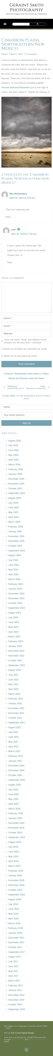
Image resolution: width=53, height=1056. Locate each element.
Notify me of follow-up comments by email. (25, 349)
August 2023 (14, 612)
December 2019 (16, 823)
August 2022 (14, 670)
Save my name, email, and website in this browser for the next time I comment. (25, 341)
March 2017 (14, 980)
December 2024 (16, 536)
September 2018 (16, 894)
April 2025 (13, 517)
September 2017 (16, 952)
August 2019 (14, 842)
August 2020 (14, 784)
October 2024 (15, 546)
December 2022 (16, 651)
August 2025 (14, 498)
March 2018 (14, 923)
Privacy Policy (17, 1039)
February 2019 (15, 871)
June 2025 (13, 507)
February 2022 (15, 698)
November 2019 (16, 827)
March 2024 (14, 579)
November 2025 (16, 483)
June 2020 (13, 794)
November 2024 (16, 541)
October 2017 (15, 947)
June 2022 (13, 679)
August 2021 (14, 727)
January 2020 (15, 818)
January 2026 (15, 474)
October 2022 (15, 660)
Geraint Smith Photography (27, 7)
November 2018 (16, 885)
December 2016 (16, 995)
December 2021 (16, 708)
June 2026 (13, 450)
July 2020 (13, 789)
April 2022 (13, 689)
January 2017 (15, 990)
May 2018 (13, 914)
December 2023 (16, 593)
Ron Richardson (18, 193)
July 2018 (13, 904)
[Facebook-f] (26, 1050)
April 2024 (13, 574)
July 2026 (13, 445)
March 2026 (14, 464)
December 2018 (16, 880)
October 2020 (15, 775)
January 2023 (15, 646)
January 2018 (15, 933)
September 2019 (16, 837)
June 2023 (13, 622)
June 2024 (13, 565)
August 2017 (14, 956)
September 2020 (16, 780)
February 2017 (15, 985)
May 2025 (13, 512)
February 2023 (15, 641)
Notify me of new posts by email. (20, 356)
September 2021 (16, 722)
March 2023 (14, 636)
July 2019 (13, 847)
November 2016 (16, 1000)
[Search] (37, 24)
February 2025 (15, 526)
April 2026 (13, 459)
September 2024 (16, 550)
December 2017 (16, 937)
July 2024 (13, 560)
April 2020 (13, 804)
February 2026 (15, 469)
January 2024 (15, 588)
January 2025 (15, 531)
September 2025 (16, 493)
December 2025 (16, 479)
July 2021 (13, 732)
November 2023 (16, 598)
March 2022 (14, 694)
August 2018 (14, 899)
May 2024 (13, 569)
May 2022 (13, 684)
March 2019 (14, 866)
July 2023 (13, 617)
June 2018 (13, 909)
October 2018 (15, 890)
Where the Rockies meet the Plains (26, 378)
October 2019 (15, 832)
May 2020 (13, 799)
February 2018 (15, 928)
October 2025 (15, 488)
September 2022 (16, 665)
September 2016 (16, 1009)
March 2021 (14, 751)
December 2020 (16, 765)
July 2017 (13, 961)
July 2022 (13, 675)
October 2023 (15, 603)
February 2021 (15, 756)
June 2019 (13, 851)
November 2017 (16, 942)
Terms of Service (36, 1039)
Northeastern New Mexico (28, 373)
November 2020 (16, 770)
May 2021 (13, 741)
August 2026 (14, 440)
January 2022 (15, 703)
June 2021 (13, 737)
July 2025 (13, 503)
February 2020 (15, 813)
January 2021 (15, 761)
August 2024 (14, 555)
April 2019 (13, 861)
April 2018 (13, 918)
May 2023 (13, 627)
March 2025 (14, 522)
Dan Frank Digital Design (22, 1033)
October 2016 (15, 1004)
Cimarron (8, 373)
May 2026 (13, 455)
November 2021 (16, 713)
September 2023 (16, 608)
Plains (45, 373)
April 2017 (13, 976)
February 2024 (15, 584)
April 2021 (13, 746)
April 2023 (13, 632)
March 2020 (14, 808)
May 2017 (13, 971)
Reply (8, 217)
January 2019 (15, 875)
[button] (5, 24)
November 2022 (16, 655)
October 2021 (15, 718)
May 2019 (13, 856)
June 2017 (13, 966)
